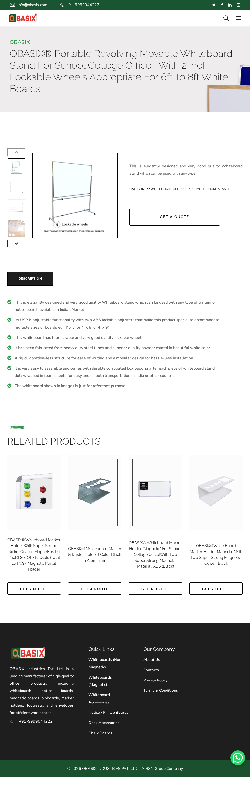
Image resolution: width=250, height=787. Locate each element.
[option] (16, 167)
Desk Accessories (104, 722)
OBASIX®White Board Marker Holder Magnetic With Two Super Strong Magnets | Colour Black (216, 554)
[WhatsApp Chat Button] (237, 757)
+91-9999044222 (82, 5)
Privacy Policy (155, 680)
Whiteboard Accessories (172, 189)
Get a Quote (174, 217)
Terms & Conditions (160, 690)
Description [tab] (30, 278)
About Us (151, 659)
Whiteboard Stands (213, 189)
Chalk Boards (100, 733)
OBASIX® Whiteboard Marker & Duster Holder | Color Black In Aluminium (94, 554)
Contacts (151, 670)
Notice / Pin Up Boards (108, 712)
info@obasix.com (32, 5)
